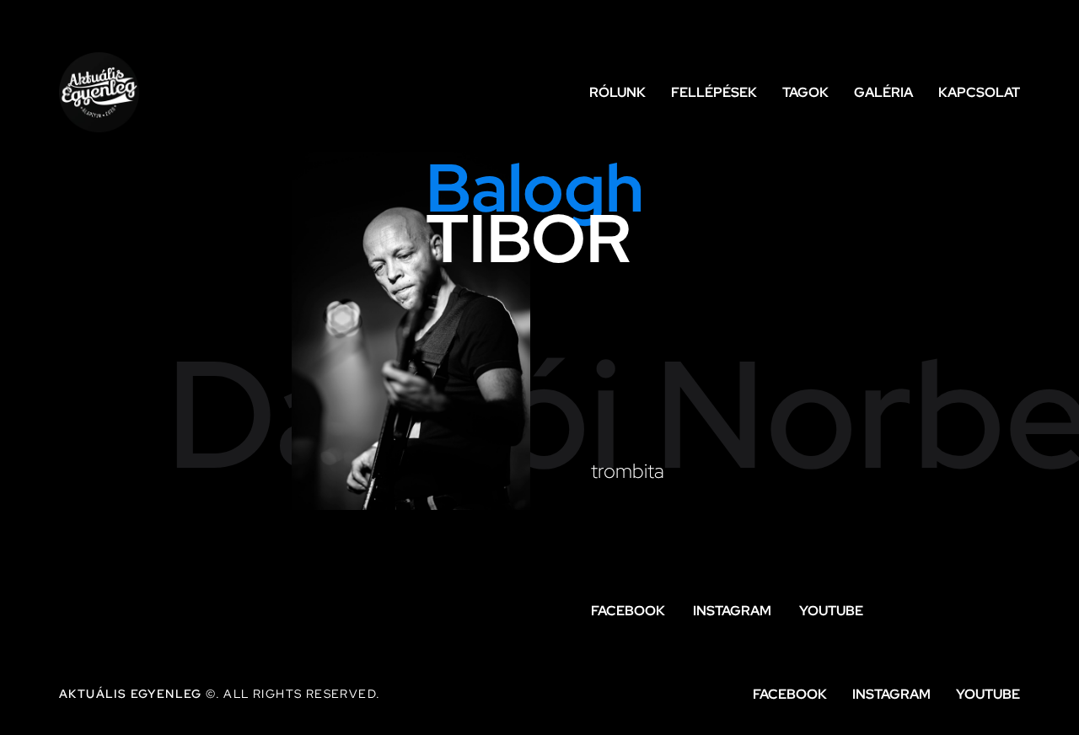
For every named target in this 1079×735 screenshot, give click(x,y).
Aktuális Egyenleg (130, 693)
